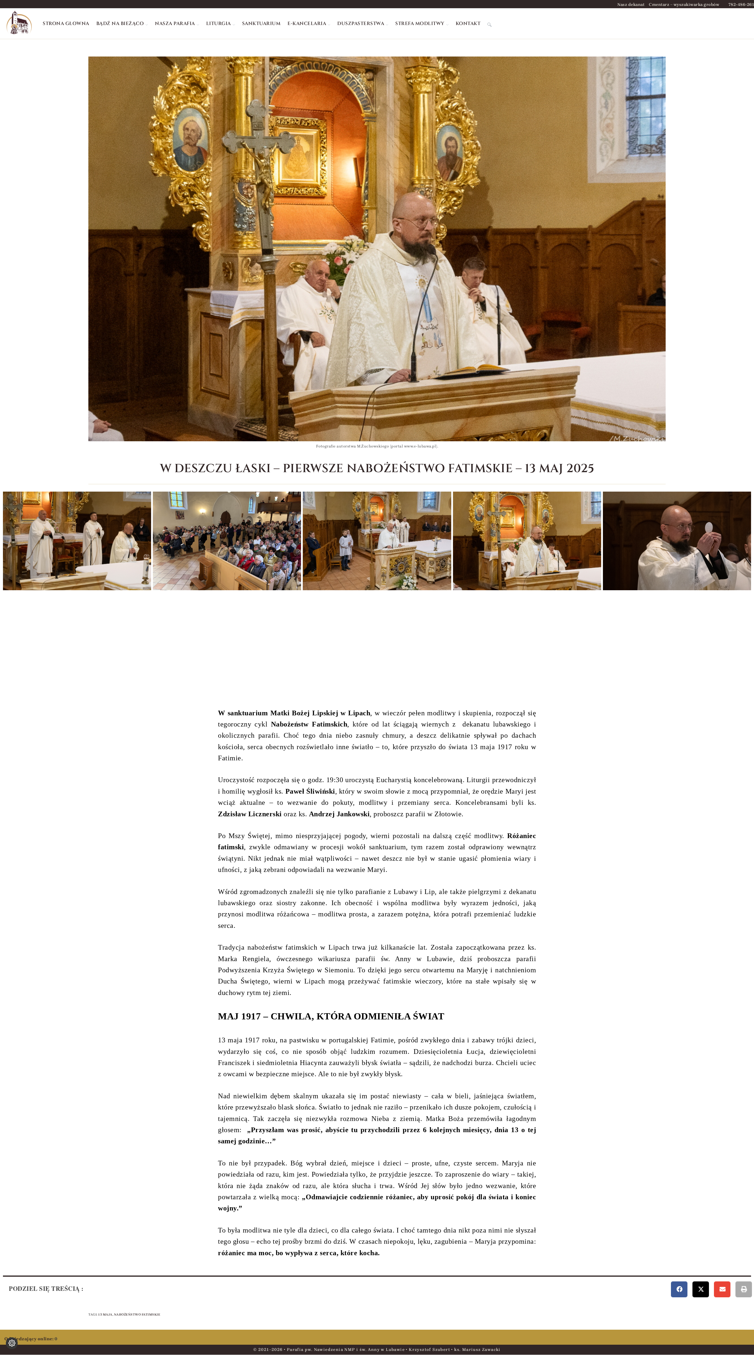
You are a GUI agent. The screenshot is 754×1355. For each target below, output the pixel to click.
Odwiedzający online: (29, 1338)
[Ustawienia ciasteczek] (12, 1343)
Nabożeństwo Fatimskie (137, 1314)
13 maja (105, 1314)
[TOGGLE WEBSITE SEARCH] (489, 23)
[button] (679, 1289)
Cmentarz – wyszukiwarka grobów (684, 4)
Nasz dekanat (630, 4)
